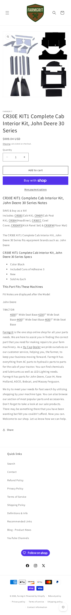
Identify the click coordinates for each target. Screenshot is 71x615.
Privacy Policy (15, 488)
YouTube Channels (18, 538)
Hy (24, 347)
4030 (12, 314)
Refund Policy (15, 480)
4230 (41, 314)
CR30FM (49, 225)
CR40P (38, 215)
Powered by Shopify (35, 596)
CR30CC (37, 220)
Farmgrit (8, 332)
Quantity (7, 149)
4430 (19, 319)
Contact (12, 471)
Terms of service (36, 601)
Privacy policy (18, 601)
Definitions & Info (17, 513)
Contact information (37, 607)
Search (11, 463)
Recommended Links (19, 521)
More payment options (35, 189)
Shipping (6, 144)
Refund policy (54, 596)
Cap (29, 347)
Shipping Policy (16, 505)
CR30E (18, 215)
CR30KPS (16, 225)
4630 (47, 319)
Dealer (37, 347)
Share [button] (10, 429)
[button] (7, 13)
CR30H (13, 220)
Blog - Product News (19, 529)
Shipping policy (55, 601)
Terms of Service (16, 496)
